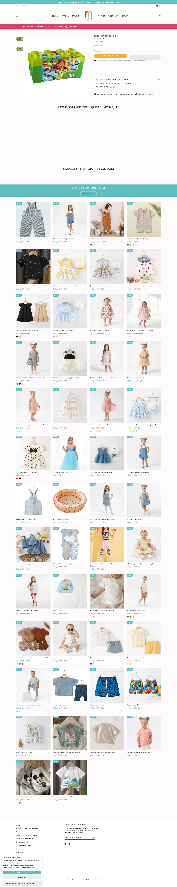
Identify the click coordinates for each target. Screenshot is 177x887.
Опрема (65, 16)
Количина (99, 45)
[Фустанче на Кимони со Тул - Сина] (91, 431)
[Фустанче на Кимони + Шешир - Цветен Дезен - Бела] (128, 431)
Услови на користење (23, 845)
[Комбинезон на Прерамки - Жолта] (94, 245)
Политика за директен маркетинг (27, 849)
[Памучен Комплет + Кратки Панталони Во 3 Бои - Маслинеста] (20, 664)
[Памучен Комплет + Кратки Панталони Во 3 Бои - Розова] (17, 664)
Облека (55, 16)
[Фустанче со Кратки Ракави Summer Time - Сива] (17, 384)
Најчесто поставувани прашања (27, 835)
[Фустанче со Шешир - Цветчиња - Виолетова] (54, 337)
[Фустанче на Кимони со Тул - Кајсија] (97, 431)
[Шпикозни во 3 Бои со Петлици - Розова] (133, 245)
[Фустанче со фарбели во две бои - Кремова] (20, 337)
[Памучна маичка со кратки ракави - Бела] (91, 617)
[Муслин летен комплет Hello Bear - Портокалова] (131, 664)
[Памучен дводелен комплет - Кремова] (133, 617)
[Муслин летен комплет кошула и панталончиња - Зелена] (91, 664)
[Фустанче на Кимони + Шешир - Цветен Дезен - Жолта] (131, 431)
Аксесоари (113, 16)
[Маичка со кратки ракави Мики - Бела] (17, 803)
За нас (18, 825)
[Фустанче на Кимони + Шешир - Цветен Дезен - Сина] (136, 431)
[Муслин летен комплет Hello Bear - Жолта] (128, 664)
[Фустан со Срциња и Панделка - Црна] (20, 478)
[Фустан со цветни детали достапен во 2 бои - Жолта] (17, 431)
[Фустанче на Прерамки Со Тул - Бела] (128, 384)
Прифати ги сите (22, 872)
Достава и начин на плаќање (112, 79)
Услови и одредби (27, 883)
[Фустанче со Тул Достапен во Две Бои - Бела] (128, 337)
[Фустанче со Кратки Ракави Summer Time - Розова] (23, 384)
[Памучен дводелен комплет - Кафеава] (131, 617)
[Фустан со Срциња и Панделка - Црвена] (17, 478)
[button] (145, 56)
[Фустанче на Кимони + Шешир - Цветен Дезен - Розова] (133, 431)
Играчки (75, 16)
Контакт (18, 6)
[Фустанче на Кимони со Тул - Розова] (99, 431)
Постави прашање (106, 87)
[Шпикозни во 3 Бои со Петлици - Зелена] (128, 245)
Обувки (101, 16)
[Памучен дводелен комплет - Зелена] (128, 617)
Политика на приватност (11, 883)
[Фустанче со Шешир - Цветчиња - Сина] (57, 337)
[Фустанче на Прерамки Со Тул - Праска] (131, 384)
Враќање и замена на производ (113, 83)
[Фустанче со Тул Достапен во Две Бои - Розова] (131, 337)
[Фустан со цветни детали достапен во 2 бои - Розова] (20, 431)
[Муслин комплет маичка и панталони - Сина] (20, 711)
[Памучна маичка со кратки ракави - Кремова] (94, 617)
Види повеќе (88, 193)
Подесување (22, 877)
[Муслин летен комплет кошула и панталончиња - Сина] (94, 664)
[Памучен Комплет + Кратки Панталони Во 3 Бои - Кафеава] (23, 664)
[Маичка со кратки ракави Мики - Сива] (20, 803)
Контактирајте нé (22, 842)
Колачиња (19, 852)
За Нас (25, 6)
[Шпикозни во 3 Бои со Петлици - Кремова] (131, 245)
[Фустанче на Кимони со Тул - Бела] (94, 431)
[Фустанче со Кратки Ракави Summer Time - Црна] (20, 384)
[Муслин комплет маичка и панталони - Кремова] (17, 711)
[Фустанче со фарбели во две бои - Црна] (17, 337)
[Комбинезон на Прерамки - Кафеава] (91, 245)
